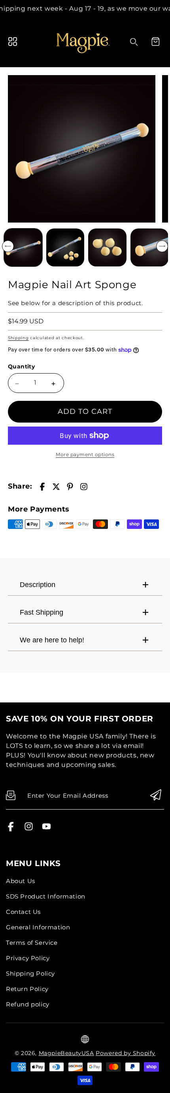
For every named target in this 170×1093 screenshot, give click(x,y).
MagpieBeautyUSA (66, 1053)
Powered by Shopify (125, 1053)
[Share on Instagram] (84, 487)
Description (37, 585)
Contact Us (23, 912)
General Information (38, 927)
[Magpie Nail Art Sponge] (81, 149)
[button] (155, 41)
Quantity (21, 366)
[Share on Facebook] (42, 487)
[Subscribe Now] (155, 795)
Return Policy (27, 989)
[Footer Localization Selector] (85, 1039)
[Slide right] (162, 246)
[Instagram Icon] (29, 829)
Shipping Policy (30, 973)
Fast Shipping (41, 612)
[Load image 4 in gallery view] (149, 247)
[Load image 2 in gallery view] (65, 247)
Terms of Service (32, 942)
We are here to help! (52, 640)
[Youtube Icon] (46, 829)
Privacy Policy (27, 958)
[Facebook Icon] (11, 829)
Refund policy (27, 1004)
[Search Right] (134, 42)
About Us (20, 881)
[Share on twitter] (56, 487)
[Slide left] (8, 246)
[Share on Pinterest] (70, 487)
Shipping (18, 337)
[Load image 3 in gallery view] (107, 247)
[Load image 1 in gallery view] (23, 247)
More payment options (85, 454)
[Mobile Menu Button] (12, 41)
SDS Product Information (45, 896)
